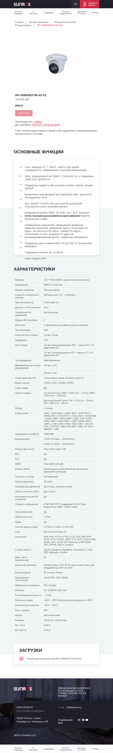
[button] (89, 4)
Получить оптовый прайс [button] (46, 124)
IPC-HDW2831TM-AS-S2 (49, 25)
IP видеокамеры (23, 25)
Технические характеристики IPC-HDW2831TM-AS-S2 (53, 659)
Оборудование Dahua (65, 22)
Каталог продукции (39, 22)
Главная (19, 22)
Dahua (38, 121)
